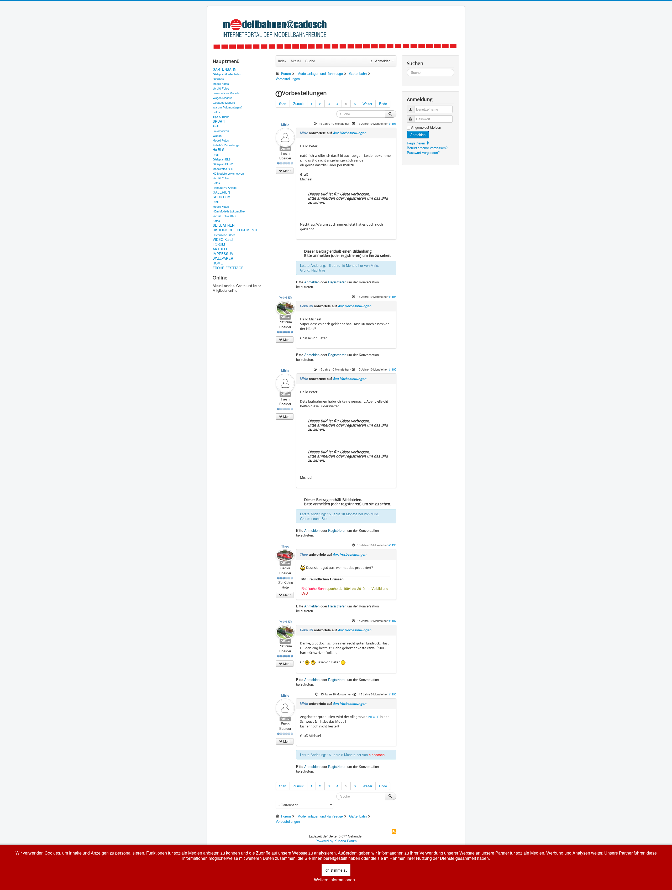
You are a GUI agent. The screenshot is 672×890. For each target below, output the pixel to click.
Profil (216, 126)
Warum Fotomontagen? (228, 107)
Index (282, 60)
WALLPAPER (223, 258)
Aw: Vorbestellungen (349, 132)
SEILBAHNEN (223, 225)
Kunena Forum (345, 840)
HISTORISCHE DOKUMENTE (236, 230)
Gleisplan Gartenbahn (226, 74)
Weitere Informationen (334, 879)
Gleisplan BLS (221, 159)
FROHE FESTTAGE (228, 268)
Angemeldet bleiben (426, 127)
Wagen (217, 135)
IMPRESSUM (223, 253)
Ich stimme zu (336, 870)
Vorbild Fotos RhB (224, 216)
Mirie (285, 124)
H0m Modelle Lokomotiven (229, 211)
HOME (218, 263)
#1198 (392, 694)
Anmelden (311, 281)
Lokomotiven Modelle (226, 93)
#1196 (392, 545)
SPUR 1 (219, 121)
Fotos (216, 112)
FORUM (219, 244)
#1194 (392, 296)
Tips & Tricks (221, 116)
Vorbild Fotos (221, 88)
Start (282, 103)
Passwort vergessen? (423, 152)
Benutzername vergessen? (427, 147)
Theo (285, 546)
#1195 (392, 369)
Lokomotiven (221, 131)
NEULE (373, 716)
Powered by (324, 840)
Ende (383, 103)
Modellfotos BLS (223, 168)
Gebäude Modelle (224, 102)
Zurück (298, 103)
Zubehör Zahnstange (226, 145)
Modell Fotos (221, 83)
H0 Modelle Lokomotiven (228, 173)
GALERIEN (221, 192)
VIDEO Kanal (223, 239)
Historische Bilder (224, 235)
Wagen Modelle (222, 98)
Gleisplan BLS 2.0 (224, 164)
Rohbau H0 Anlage (225, 187)
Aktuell (296, 60)
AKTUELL (220, 249)
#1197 (392, 620)
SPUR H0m (221, 197)
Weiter (367, 103)
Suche (310, 60)
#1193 (392, 123)
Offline (285, 148)
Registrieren (337, 281)
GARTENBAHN (224, 69)
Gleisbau (218, 79)
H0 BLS (218, 149)
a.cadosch (377, 754)
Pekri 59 (285, 297)
